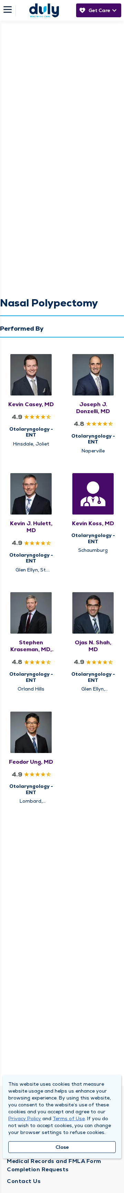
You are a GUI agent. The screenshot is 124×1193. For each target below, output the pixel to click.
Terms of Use (69, 1118)
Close (62, 1147)
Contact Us (24, 1181)
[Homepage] (44, 10)
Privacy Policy (24, 1118)
